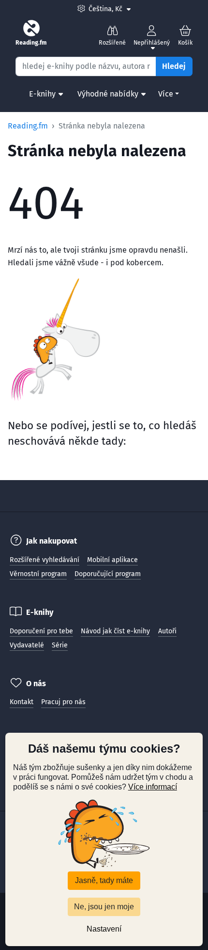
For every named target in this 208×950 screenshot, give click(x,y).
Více (165, 93)
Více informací (152, 787)
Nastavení (104, 929)
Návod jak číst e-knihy (115, 631)
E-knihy (42, 93)
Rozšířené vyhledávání (44, 560)
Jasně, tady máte (104, 880)
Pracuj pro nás (63, 702)
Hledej (174, 66)
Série (60, 645)
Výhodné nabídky (107, 93)
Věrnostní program (38, 574)
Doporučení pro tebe (41, 631)
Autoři (167, 631)
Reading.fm (28, 125)
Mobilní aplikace (112, 560)
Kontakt (21, 702)
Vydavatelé (27, 645)
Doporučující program (107, 574)
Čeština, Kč (109, 8)
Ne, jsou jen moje (104, 906)
